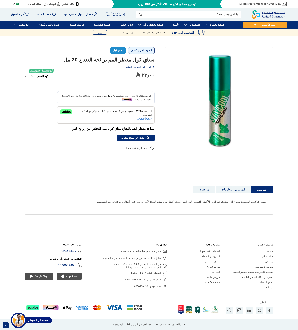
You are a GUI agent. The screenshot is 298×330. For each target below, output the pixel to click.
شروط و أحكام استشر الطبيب (257, 277)
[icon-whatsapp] (229, 310)
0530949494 (67, 265)
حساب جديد (70, 14)
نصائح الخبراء (266, 282)
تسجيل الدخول (85, 14)
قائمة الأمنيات (44, 14)
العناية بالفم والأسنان (141, 50)
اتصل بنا (216, 272)
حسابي (269, 251)
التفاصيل (262, 189)
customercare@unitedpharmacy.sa (259, 3)
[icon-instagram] (239, 310)
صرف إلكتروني (212, 261)
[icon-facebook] (269, 310)
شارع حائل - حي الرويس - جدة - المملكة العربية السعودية (131, 258)
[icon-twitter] (259, 310)
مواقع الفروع (34, 3)
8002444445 (67, 251)
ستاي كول (118, 50)
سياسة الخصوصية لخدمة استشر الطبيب (253, 272)
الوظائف (51, 4)
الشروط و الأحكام (211, 256)
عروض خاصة (213, 277)
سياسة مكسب (212, 282)
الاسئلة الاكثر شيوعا (210, 251)
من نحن (269, 261)
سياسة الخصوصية (264, 266)
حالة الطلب (267, 256)
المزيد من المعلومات (233, 189)
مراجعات (204, 189)
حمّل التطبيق (68, 4)
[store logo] (268, 14)
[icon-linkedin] (249, 310)
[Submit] (140, 13)
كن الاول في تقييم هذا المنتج (140, 66)
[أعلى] (6, 325)
